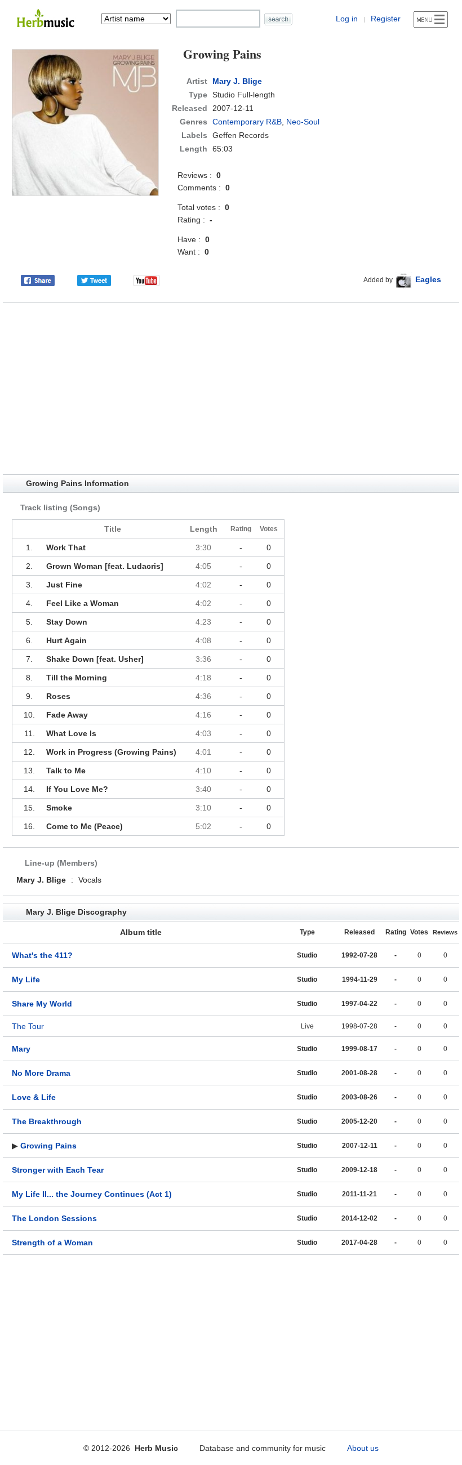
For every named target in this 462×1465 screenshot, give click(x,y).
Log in (347, 18)
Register (386, 18)
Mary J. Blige (237, 81)
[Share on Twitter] (94, 279)
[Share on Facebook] (38, 279)
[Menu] (431, 19)
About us (363, 1448)
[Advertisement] (231, 388)
